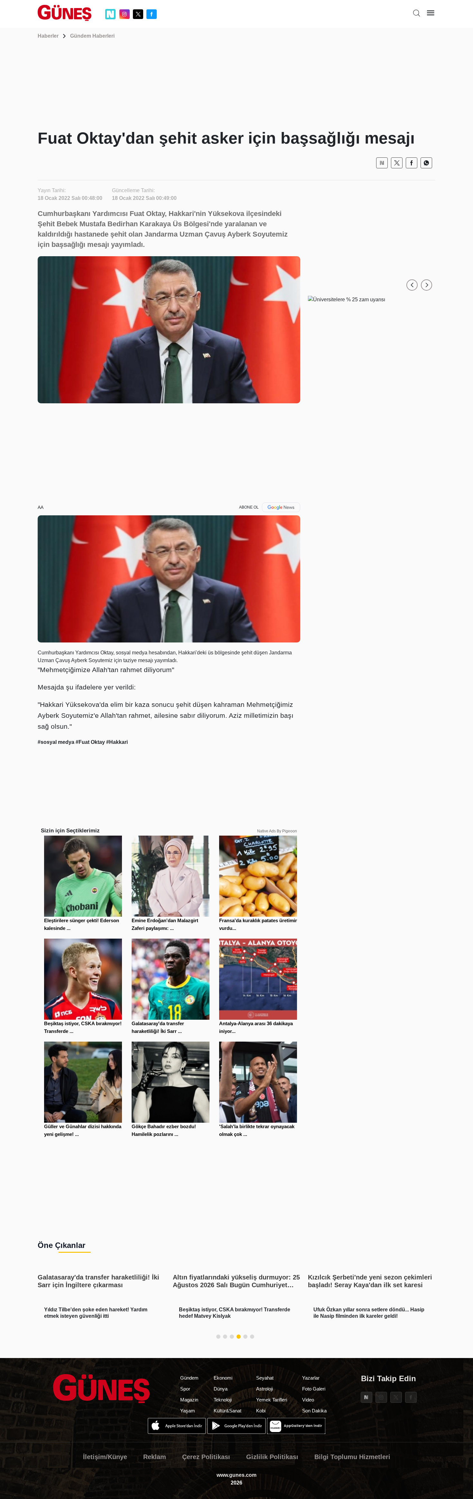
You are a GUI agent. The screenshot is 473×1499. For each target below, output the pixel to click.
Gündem (189, 1378)
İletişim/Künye (105, 1456)
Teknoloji (223, 1399)
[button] (412, 285)
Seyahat (265, 1378)
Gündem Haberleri (92, 36)
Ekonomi (223, 1378)
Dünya (220, 1388)
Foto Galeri (313, 1388)
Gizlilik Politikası (272, 1456)
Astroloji (264, 1388)
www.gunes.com (236, 1475)
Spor (185, 1388)
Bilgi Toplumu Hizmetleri (352, 1456)
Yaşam (187, 1410)
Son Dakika (314, 1410)
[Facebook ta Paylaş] (411, 162)
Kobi (260, 1410)
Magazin (189, 1399)
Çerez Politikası (206, 1456)
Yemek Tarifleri (271, 1399)
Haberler (48, 36)
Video (308, 1399)
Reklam (154, 1456)
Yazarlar (311, 1378)
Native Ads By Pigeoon (277, 831)
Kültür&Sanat (227, 1410)
